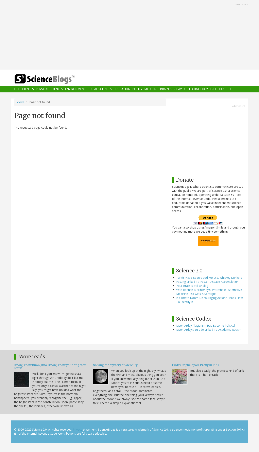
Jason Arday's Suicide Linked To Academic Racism (208, 329)
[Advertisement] (129, 35)
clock (20, 102)
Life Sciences (24, 89)
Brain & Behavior (173, 89)
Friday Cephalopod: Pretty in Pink (195, 365)
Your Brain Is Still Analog (192, 286)
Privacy (77, 429)
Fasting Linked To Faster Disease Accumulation (207, 282)
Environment (75, 89)
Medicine (151, 89)
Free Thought (220, 89)
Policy (137, 89)
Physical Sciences (49, 89)
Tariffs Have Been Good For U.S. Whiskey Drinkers (209, 277)
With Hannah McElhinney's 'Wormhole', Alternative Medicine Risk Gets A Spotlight (209, 292)
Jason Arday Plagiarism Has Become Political (205, 325)
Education (122, 89)
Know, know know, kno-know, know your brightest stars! (50, 366)
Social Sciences (100, 89)
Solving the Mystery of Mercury (115, 365)
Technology (198, 89)
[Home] (52, 79)
